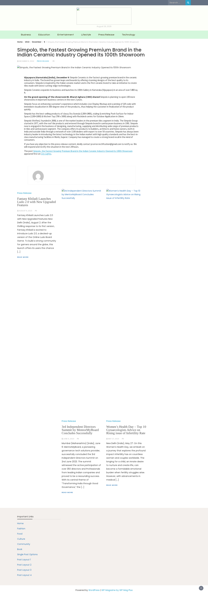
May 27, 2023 (113, 439)
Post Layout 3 (24, 569)
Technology (128, 34)
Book (19, 549)
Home (20, 523)
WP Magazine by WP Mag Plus (117, 590)
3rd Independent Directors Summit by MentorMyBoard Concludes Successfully (80, 430)
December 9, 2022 (26, 61)
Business (26, 34)
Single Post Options (27, 554)
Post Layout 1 (24, 559)
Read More (22, 257)
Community (23, 544)
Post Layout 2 (24, 564)
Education (44, 34)
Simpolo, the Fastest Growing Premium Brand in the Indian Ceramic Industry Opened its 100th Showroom (82, 151)
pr (54, 61)
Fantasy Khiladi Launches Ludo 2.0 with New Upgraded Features (36, 202)
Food (19, 533)
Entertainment (65, 34)
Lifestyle (86, 34)
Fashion (21, 528)
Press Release (106, 34)
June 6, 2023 (68, 439)
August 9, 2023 (25, 211)
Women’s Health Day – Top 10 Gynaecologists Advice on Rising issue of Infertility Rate (126, 430)
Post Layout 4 (24, 575)
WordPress (94, 590)
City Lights (46, 153)
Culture (21, 538)
